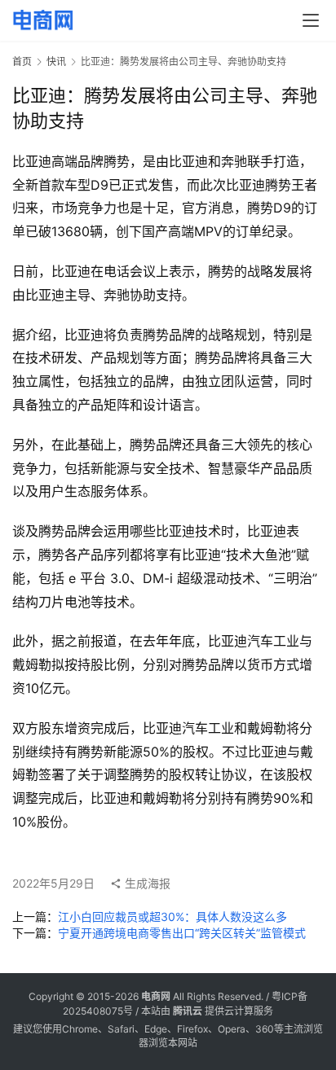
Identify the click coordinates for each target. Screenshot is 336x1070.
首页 (22, 61)
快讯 (56, 61)
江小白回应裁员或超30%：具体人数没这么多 (172, 916)
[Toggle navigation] (311, 20)
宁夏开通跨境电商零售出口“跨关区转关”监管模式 (182, 933)
